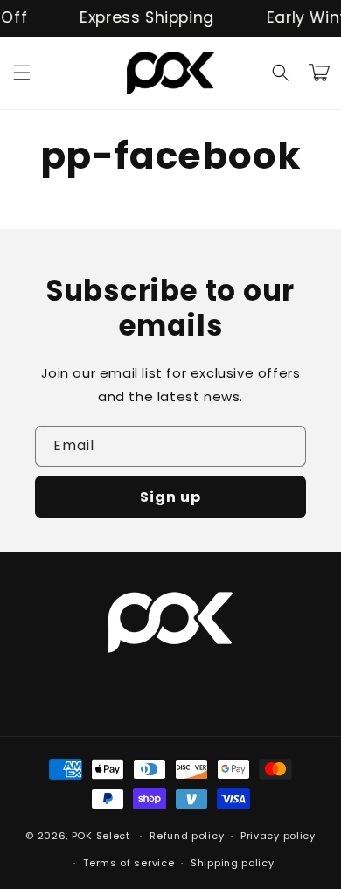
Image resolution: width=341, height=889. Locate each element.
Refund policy (187, 836)
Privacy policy (278, 836)
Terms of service (128, 863)
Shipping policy (233, 863)
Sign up (170, 497)
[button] (22, 72)
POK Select (101, 836)
